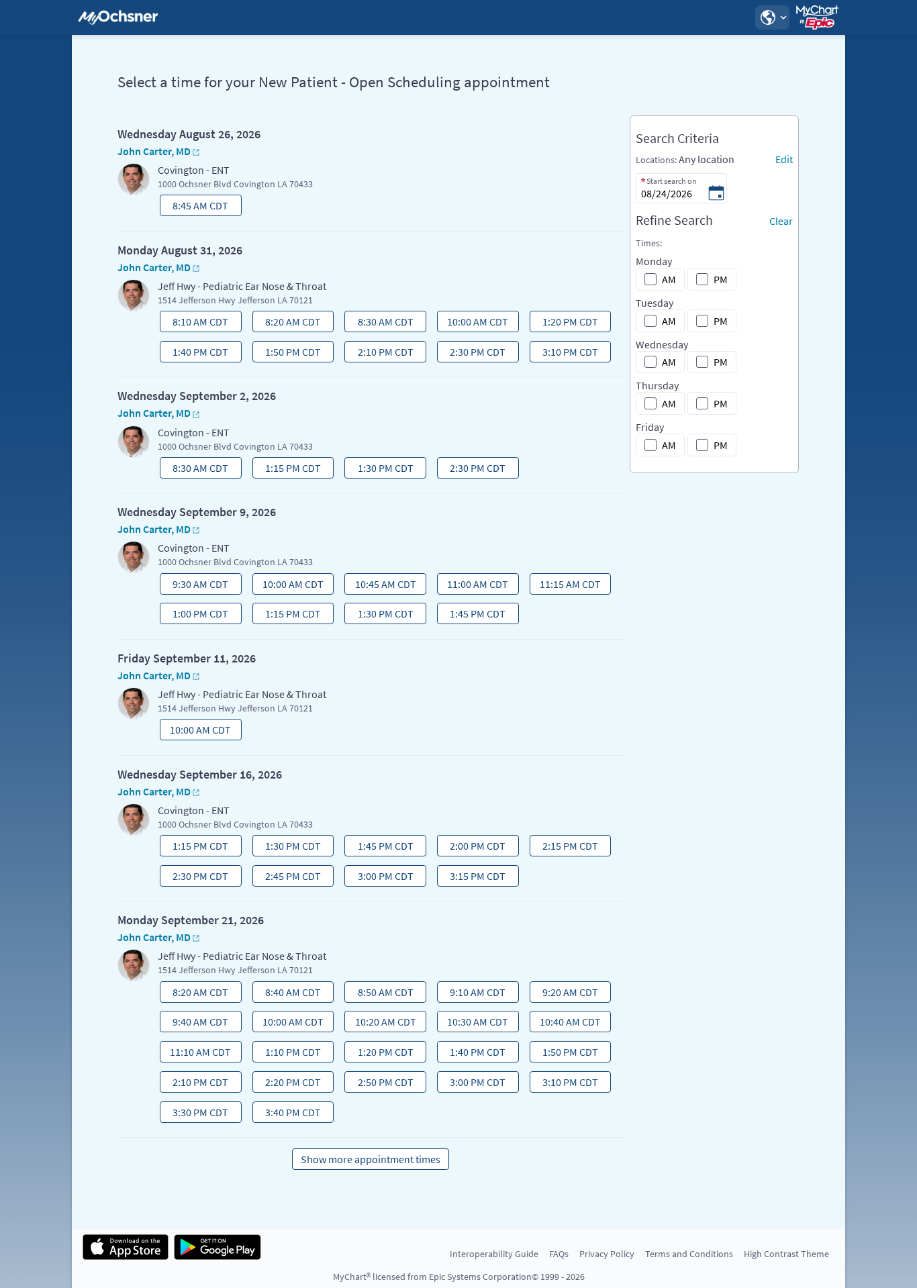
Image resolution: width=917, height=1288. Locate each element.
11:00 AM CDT (474, 586)
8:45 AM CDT (195, 207)
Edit (784, 159)
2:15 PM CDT (565, 847)
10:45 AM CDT (382, 586)
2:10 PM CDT (381, 353)
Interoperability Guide (494, 1254)
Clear (781, 221)
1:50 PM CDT (288, 353)
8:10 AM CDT (195, 323)
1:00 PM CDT (195, 615)
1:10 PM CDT (288, 1053)
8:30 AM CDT (381, 323)
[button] (772, 17)
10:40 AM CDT (566, 1023)
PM (721, 279)
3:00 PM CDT (381, 878)
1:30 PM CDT (381, 470)
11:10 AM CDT (196, 1053)
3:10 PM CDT (565, 353)
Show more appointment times (370, 1159)
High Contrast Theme (786, 1254)
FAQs (559, 1254)
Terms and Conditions (689, 1254)
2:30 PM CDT (472, 353)
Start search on (671, 181)
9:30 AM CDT (195, 586)
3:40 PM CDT (288, 1114)
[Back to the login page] (118, 17)
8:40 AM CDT (288, 994)
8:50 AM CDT (381, 994)
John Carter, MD (154, 151)
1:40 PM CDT (195, 353)
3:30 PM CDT (195, 1114)
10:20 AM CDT (382, 1023)
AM (669, 279)
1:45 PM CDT (472, 615)
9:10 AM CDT (472, 994)
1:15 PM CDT (288, 470)
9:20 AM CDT (565, 994)
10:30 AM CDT (474, 1023)
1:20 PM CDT (565, 323)
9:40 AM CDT (195, 1023)
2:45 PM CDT (288, 878)
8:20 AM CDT (288, 323)
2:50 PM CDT (381, 1084)
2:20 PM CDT (288, 1084)
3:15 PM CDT (472, 878)
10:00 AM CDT (474, 323)
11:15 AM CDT (566, 586)
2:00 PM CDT (472, 847)
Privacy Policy (606, 1254)
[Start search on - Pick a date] (716, 194)
